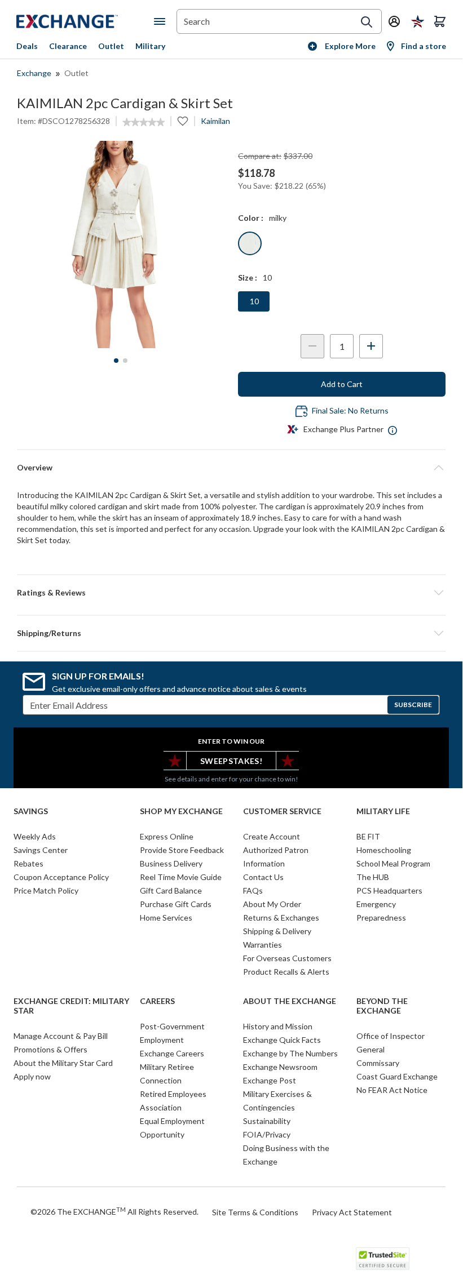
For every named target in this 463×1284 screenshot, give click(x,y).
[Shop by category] (162, 21)
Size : (247, 277)
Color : (250, 218)
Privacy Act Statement (352, 1212)
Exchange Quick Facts (282, 1040)
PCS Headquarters (389, 890)
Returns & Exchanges (281, 917)
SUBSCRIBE (413, 704)
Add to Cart (342, 384)
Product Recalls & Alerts (286, 971)
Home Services (166, 917)
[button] (231, 592)
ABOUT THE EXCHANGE (289, 1001)
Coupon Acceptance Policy (61, 877)
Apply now (32, 1076)
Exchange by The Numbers (290, 1053)
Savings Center (41, 850)
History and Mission (277, 1026)
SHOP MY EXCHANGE (181, 811)
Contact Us (263, 877)
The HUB (372, 877)
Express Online (166, 836)
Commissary (377, 1063)
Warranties (262, 944)
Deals (27, 46)
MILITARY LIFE (383, 811)
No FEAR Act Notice (391, 1090)
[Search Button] (366, 22)
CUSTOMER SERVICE (282, 811)
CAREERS (157, 1001)
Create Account (271, 836)
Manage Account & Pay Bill (61, 1036)
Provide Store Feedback (182, 850)
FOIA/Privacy (266, 1134)
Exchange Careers (172, 1053)
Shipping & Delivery (277, 931)
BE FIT (368, 836)
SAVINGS (31, 811)
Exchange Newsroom (280, 1067)
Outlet (111, 46)
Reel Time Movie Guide (181, 877)
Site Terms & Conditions (255, 1212)
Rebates (28, 863)
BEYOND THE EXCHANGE (382, 1006)
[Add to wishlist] (182, 121)
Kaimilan (215, 121)
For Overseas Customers (287, 958)
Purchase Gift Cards (175, 904)
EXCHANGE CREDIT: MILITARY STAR (71, 1006)
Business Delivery (171, 863)
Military (150, 46)
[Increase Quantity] (371, 346)
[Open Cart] (440, 21)
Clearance (68, 46)
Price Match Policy (46, 890)
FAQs (253, 890)
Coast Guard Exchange (397, 1076)
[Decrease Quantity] (312, 346)
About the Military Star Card (63, 1063)
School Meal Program (393, 863)
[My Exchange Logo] (85, 21)
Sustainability (266, 1121)
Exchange (34, 73)
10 (254, 301)
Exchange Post (269, 1080)
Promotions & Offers (50, 1049)
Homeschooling (383, 850)
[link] (143, 122)
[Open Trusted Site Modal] (382, 1258)
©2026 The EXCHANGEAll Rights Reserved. (114, 1211)
